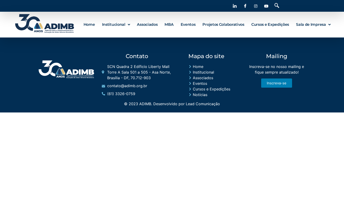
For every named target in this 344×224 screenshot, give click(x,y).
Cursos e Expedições (270, 24)
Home (89, 24)
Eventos (188, 24)
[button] (277, 6)
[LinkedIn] (234, 5)
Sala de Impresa (311, 24)
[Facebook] (245, 5)
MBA (169, 24)
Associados (147, 24)
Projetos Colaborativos (223, 24)
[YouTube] (266, 5)
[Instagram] (255, 5)
